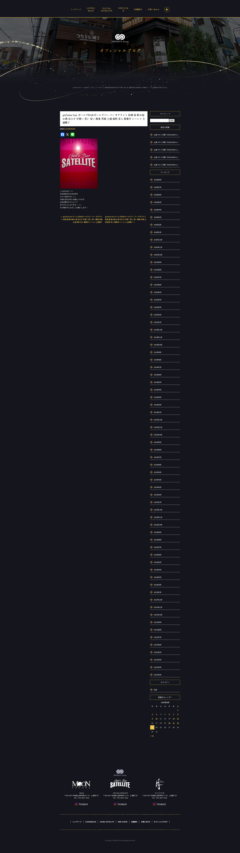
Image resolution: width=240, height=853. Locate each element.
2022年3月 (157, 577)
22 (178, 723)
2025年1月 (157, 322)
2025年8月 (157, 269)
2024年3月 (157, 397)
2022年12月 (158, 509)
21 (173, 723)
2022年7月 (157, 547)
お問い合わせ (153, 9)
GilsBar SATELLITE (107, 9)
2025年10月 (158, 255)
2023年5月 (157, 472)
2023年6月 (157, 465)
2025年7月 (157, 277)
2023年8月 (157, 449)
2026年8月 (157, 179)
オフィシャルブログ (161, 822)
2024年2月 (157, 405)
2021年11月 (158, 607)
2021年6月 (157, 645)
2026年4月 (157, 209)
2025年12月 (158, 239)
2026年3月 (157, 217)
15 (178, 719)
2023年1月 (157, 502)
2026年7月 (157, 187)
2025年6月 (157, 285)
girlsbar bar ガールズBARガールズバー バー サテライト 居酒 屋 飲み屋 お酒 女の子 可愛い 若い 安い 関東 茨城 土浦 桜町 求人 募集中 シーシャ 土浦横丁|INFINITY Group (120, 87)
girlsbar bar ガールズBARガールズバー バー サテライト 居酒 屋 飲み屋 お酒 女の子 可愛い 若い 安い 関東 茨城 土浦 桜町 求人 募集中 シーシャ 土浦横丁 (81, 219)
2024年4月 (157, 389)
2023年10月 (158, 435)
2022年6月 (157, 555)
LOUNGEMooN (91, 9)
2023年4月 (157, 479)
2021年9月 (157, 622)
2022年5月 (157, 562)
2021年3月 (157, 667)
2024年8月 (157, 359)
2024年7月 (157, 367)
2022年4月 (157, 569)
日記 (155, 689)
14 (173, 719)
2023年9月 (157, 442)
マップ (167, 9)
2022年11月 (158, 517)
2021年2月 (157, 675)
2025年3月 (157, 307)
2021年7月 (157, 637)
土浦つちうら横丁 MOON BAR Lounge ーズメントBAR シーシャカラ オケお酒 (167, 135)
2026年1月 (157, 232)
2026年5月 (157, 202)
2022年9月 (157, 532)
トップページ (76, 9)
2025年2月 (157, 315)
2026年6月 (157, 195)
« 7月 (152, 736)
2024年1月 (157, 412)
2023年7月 (157, 457)
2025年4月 (157, 299)
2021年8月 (157, 629)
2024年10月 (158, 345)
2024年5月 (157, 382)
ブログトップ (165, 113)
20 (169, 723)
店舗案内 (137, 9)
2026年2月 (157, 225)
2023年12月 (158, 419)
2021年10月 (158, 615)
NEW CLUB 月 (123, 9)
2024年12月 (158, 329)
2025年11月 (158, 247)
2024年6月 (157, 375)
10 (156, 719)
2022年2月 (157, 585)
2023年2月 (157, 495)
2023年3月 (157, 487)
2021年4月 (157, 659)
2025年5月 (157, 292)
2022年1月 (157, 592)
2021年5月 (157, 652)
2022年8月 (157, 539)
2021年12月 (158, 599)
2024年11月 (158, 337)
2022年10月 (158, 525)
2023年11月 (158, 427)
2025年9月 (157, 262)
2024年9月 (157, 352)
